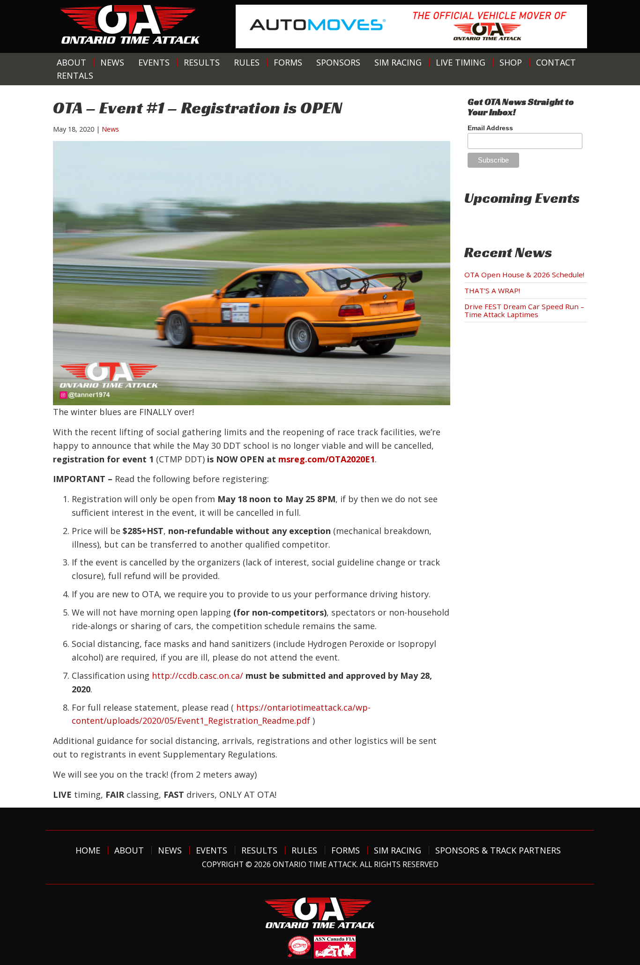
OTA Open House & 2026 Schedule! (524, 274)
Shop (510, 62)
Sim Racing (398, 62)
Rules (247, 62)
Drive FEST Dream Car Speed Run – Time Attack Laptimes (524, 310)
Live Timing (460, 62)
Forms (288, 62)
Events (154, 62)
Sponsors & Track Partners (498, 850)
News (112, 62)
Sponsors (338, 62)
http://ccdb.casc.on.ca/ (197, 675)
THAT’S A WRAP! (492, 290)
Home (87, 850)
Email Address (490, 128)
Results (202, 62)
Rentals (75, 75)
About (71, 62)
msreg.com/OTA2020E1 (326, 459)
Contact (556, 62)
